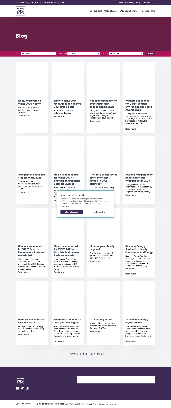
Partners (112, 404)
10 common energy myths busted (139, 313)
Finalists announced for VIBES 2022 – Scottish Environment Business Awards (68, 243)
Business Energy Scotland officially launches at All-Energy (139, 243)
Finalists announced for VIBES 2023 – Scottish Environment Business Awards (68, 170)
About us (146, 3)
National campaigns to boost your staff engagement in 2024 (103, 97)
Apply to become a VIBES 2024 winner (32, 97)
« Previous (72, 353)
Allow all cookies (71, 212)
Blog (138, 3)
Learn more (64, 206)
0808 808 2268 (40, 3)
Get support (95, 11)
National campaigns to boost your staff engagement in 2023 (139, 170)
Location (63, 53)
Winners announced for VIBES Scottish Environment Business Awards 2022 (32, 243)
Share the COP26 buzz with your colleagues (68, 313)
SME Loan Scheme (129, 11)
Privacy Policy (92, 404)
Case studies (111, 11)
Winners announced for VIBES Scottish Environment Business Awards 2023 (139, 97)
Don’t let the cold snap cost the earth (32, 313)
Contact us (103, 404)
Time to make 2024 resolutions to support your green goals (68, 97)
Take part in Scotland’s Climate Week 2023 (32, 170)
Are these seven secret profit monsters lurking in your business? (103, 170)
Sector (105, 53)
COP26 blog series (103, 313)
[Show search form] (154, 3)
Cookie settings (99, 212)
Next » (101, 353)
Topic (18, 53)
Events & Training (126, 3)
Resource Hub (148, 11)
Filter (150, 54)
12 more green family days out (103, 243)
